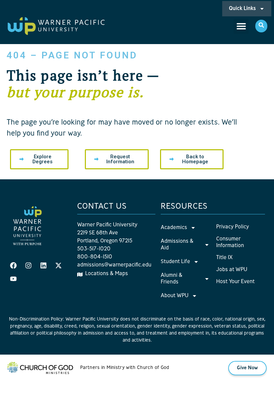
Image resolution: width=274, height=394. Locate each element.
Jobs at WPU (231, 269)
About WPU (174, 296)
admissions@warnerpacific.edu (114, 265)
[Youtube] (13, 278)
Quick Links (242, 8)
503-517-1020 (94, 249)
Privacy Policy (232, 227)
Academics (174, 227)
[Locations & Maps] (80, 274)
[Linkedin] (43, 265)
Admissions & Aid (177, 245)
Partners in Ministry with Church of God (124, 367)
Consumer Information (230, 242)
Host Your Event (235, 281)
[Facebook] (13, 265)
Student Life (175, 261)
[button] (241, 26)
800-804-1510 (94, 257)
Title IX (224, 257)
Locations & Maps (106, 273)
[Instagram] (28, 265)
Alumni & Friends (171, 279)
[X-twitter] (58, 265)
